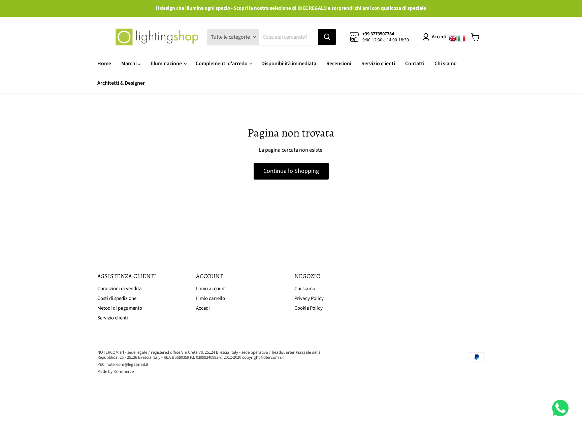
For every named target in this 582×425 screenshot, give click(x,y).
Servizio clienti (378, 63)
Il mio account (211, 288)
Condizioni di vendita (119, 288)
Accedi (439, 36)
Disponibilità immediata (288, 63)
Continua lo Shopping (291, 171)
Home (104, 63)
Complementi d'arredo (222, 63)
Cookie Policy (308, 308)
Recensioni (338, 63)
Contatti (414, 63)
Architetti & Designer (121, 83)
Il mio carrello (210, 298)
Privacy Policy (309, 298)
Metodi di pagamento (119, 308)
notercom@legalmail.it (127, 364)
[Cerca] (327, 37)
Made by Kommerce (115, 372)
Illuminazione (167, 63)
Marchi (129, 63)
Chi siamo (445, 63)
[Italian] (461, 37)
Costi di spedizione (116, 298)
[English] (453, 37)
